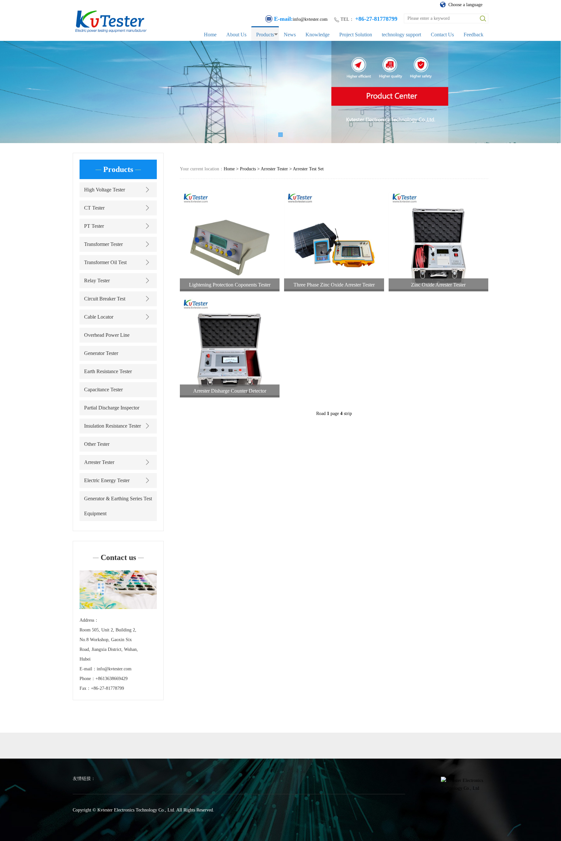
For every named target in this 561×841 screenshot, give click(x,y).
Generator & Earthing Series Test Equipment (118, 506)
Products (265, 34)
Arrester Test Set (308, 168)
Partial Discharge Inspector (111, 407)
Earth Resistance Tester (108, 371)
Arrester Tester (99, 462)
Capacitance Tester (103, 389)
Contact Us (442, 34)
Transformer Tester (103, 244)
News (290, 34)
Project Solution (355, 34)
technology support (401, 34)
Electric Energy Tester (107, 480)
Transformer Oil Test (105, 262)
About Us (236, 34)
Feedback (473, 34)
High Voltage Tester (104, 189)
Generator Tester (101, 353)
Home (210, 34)
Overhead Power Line (107, 335)
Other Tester (96, 444)
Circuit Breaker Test (104, 298)
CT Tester (94, 208)
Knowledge (317, 34)
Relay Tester (97, 280)
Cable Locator (98, 317)
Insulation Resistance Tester (112, 426)
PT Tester (94, 226)
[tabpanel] (280, 92)
